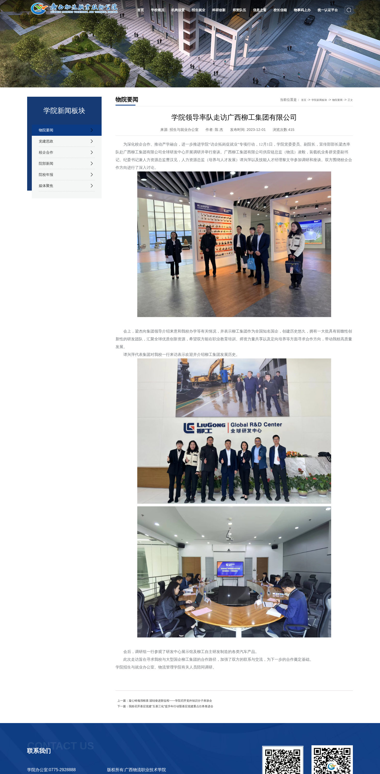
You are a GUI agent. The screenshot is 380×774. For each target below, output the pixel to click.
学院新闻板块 (312, 100)
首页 (293, 100)
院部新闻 (48, 174)
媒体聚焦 (48, 202)
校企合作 (48, 160)
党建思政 (48, 145)
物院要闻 (48, 131)
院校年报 (48, 188)
